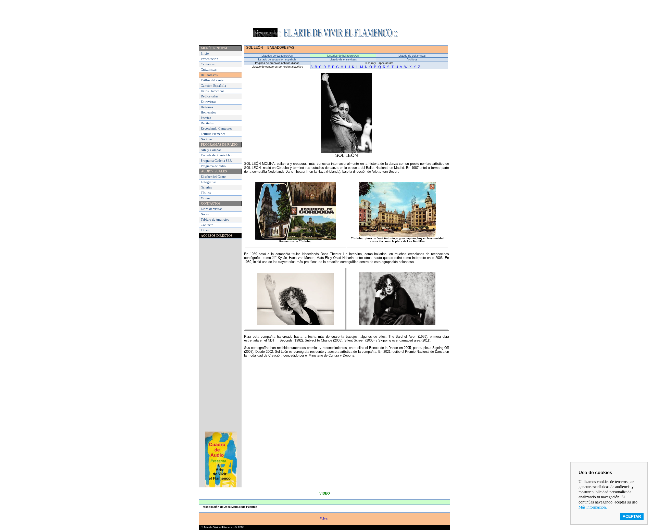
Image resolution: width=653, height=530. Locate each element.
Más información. (593, 507)
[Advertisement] (326, 13)
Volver (324, 518)
